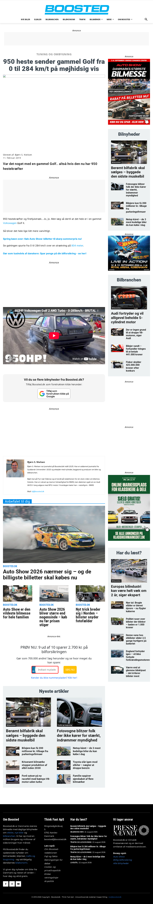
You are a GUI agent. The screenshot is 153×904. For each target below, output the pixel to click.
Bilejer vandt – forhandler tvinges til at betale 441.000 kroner (136, 350)
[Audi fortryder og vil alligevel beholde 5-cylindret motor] (129, 298)
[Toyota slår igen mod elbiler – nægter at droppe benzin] (63, 765)
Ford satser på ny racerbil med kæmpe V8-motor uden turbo (36, 778)
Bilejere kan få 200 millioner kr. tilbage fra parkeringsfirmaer (35, 751)
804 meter (77, 245)
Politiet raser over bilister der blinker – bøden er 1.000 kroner (136, 623)
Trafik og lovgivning (65, 725)
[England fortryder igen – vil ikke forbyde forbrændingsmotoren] (117, 653)
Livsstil (74, 862)
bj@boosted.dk (38, 491)
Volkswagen (10, 223)
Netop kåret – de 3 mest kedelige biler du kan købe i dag (87, 751)
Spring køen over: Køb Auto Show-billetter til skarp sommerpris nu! (42, 238)
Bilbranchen (11, 725)
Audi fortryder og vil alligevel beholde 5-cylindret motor (127, 317)
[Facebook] (5, 884)
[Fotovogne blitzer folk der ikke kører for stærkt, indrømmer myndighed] (79, 712)
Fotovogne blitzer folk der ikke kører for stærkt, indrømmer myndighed (79, 735)
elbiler (10, 832)
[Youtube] (18, 884)
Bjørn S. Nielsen (23, 155)
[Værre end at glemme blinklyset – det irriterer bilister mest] (117, 670)
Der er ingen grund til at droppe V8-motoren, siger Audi (136, 334)
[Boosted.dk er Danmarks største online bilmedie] (76, 9)
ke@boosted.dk (115, 897)
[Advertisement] (76, 38)
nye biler (19, 832)
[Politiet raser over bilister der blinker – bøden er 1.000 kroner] (117, 621)
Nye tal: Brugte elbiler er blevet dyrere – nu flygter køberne (136, 607)
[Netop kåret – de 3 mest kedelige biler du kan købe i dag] (63, 751)
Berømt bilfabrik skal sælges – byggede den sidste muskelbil (25, 735)
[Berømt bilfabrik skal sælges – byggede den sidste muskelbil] (28, 712)
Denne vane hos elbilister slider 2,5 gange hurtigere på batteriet (136, 639)
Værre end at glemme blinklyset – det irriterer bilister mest (136, 672)
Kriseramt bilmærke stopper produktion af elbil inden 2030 (34, 764)
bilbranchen (9, 836)
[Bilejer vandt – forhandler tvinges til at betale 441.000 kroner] (117, 348)
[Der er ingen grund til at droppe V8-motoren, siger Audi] (117, 332)
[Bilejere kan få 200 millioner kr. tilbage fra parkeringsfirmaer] (12, 751)
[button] (146, 19)
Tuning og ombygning (54, 54)
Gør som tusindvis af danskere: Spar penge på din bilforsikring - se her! (44, 253)
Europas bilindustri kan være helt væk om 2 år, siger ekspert (128, 590)
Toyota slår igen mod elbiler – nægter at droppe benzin (85, 764)
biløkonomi (21, 862)
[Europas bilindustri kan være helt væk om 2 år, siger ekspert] (129, 571)
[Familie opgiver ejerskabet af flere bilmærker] (63, 779)
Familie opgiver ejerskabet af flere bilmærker (83, 778)
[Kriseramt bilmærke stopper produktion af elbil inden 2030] (12, 765)
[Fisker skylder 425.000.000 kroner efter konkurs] (117, 364)
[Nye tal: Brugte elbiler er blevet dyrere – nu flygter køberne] (117, 605)
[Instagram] (12, 884)
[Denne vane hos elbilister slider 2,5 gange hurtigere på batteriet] (117, 637)
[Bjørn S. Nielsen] (15, 476)
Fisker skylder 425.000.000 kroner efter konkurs (133, 366)
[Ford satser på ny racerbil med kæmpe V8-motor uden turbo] (12, 779)
